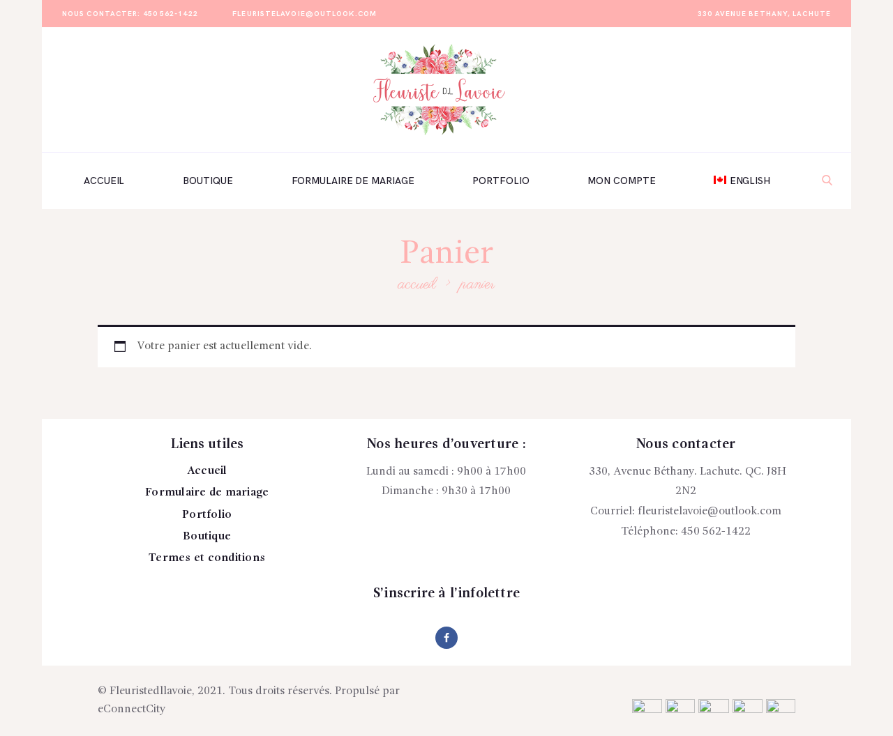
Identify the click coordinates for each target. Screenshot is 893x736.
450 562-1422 (716, 531)
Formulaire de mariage (207, 492)
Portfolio (207, 515)
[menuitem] (741, 180)
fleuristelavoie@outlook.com (709, 511)
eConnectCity (132, 709)
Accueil (417, 284)
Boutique (207, 536)
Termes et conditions (207, 558)
